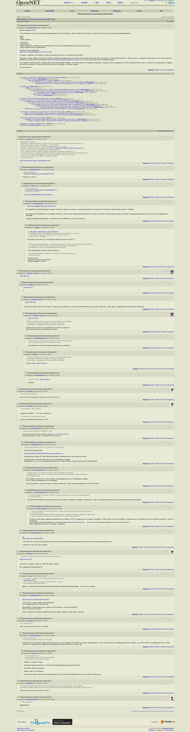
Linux (53, 19)
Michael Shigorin (35, 125)
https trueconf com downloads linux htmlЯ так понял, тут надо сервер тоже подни (49, 114)
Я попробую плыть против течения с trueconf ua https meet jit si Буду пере (47, 101)
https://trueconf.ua (25, 559)
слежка (139, 11)
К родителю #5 (149, 369)
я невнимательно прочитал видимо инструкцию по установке (55, 92)
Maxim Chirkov (168, 728)
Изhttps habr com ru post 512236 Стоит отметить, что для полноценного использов (49, 109)
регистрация (161, 0)
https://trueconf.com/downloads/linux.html (35, 599)
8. (24, 313)
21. (28, 506)
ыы (77, 113)
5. (22, 297)
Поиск (132, 2)
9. (24, 352)
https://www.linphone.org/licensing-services (62, 60)
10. (26, 336)
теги (136, 2)
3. (18, 271)
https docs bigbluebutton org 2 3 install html (41, 80)
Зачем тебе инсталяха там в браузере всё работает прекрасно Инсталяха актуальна (58, 91)
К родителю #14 (149, 614)
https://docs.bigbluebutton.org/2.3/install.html (38, 194)
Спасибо (39, 95)
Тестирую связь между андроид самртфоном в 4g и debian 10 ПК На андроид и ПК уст (66, 107)
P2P (49, 19)
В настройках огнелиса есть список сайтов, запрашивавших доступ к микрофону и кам (59, 104)
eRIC (27, 88)
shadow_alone (33, 86)
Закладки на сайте (23, 728)
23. (18, 618)
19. (24, 467)
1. (18, 136)
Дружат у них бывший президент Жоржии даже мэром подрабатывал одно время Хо (50, 113)
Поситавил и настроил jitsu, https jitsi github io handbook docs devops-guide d (51, 103)
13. (18, 403)
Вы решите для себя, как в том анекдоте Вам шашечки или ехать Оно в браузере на (62, 83)
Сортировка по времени (165, 131)
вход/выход (117, 11)
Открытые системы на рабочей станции (34, 19)
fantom (64, 77)
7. (24, 201)
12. (18, 389)
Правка (157, 70)
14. (18, 551)
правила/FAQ (50, 11)
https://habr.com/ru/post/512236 (32, 538)
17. (21, 593)
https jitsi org (24, 86)
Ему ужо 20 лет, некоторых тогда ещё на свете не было (38, 98)
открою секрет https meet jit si (42, 94)
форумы (27, 11)
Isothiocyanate (32, 27)
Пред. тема (165, 711)
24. (18, 681)
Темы (160, 711)
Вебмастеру (169, 730)
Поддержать (160, 730)
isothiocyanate (42, 79)
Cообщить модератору (167, 70)
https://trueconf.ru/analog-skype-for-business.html (36, 52)
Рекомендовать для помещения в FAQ (140, 711)
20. (26, 490)
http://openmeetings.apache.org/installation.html (35, 160)
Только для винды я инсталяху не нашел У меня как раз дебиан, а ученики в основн (54, 89)
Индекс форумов (154, 711)
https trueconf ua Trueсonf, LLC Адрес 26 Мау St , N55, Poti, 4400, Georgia (43, 111)
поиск (72, 11)
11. (26, 373)
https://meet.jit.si (41, 363)
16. (21, 426)
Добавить (152, 730)
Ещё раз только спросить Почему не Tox (33, 123)
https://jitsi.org (24, 276)
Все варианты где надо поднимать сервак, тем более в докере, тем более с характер (58, 82)
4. (20, 282)
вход (155, 0)
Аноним (48, 117)
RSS (161, 11)
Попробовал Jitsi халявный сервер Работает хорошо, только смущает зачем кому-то (50, 119)
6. (22, 183)
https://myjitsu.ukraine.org (77, 522)
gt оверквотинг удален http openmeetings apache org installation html (41, 77)
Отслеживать (170, 21)
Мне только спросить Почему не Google (33, 117)
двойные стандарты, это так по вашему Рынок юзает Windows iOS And (42, 100)
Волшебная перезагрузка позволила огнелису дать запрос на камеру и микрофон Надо (63, 106)
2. (20, 167)
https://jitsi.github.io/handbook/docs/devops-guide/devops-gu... (44, 453)
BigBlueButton (25, 125)
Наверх (157, 163)
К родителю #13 (149, 547)
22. (21, 530)
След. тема (171, 711)
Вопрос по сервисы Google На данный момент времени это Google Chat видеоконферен (55, 120)
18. (22, 442)
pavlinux (58, 98)
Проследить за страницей (26, 730)
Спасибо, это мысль (31, 79)
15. (21, 573)
